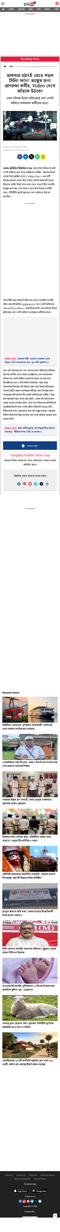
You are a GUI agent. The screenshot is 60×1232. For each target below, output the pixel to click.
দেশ (38, 9)
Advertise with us (48, 1175)
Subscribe (33, 1175)
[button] (19, 156)
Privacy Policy (40, 1179)
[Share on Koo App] (43, 158)
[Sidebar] (2, 3)
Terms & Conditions (22, 1179)
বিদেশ (47, 9)
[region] (30, 35)
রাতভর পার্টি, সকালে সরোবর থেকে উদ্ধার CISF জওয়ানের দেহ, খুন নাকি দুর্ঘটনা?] (27, 360)
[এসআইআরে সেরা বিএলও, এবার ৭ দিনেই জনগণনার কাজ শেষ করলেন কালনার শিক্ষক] (30, 747)
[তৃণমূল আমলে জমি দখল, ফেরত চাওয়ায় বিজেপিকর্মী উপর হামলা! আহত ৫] (30, 896)
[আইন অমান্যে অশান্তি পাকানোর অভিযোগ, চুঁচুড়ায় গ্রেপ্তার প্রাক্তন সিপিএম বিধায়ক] (30, 933)
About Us (9, 1175)
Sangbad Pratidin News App (30, 455)
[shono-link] (57, 4)
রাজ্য (31, 9)
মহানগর (21, 9)
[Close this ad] (55, 1216)
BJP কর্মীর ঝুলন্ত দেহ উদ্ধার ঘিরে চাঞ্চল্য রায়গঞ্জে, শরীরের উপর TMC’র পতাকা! (30, 430)
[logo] (30, 4)
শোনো (11, 9)
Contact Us (20, 1175)
